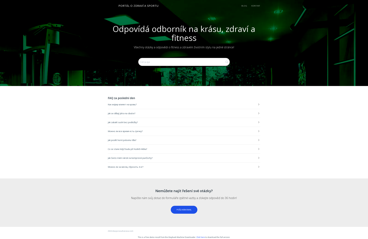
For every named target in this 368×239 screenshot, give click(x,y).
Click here (200, 237)
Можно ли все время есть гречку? (125, 131)
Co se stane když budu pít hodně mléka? (127, 149)
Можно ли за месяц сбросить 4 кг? (125, 166)
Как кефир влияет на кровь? (122, 104)
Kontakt (255, 5)
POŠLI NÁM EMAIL (184, 209)
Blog (244, 5)
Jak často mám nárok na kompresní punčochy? (130, 157)
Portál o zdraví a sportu (138, 6)
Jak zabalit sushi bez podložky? (123, 122)
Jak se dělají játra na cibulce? (121, 113)
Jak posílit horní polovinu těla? (122, 140)
